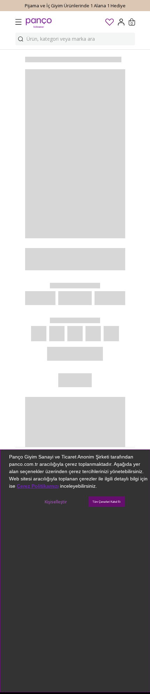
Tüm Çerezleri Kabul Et (106, 501)
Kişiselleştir (56, 502)
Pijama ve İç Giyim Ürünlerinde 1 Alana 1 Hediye (75, 5)
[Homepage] (39, 22)
